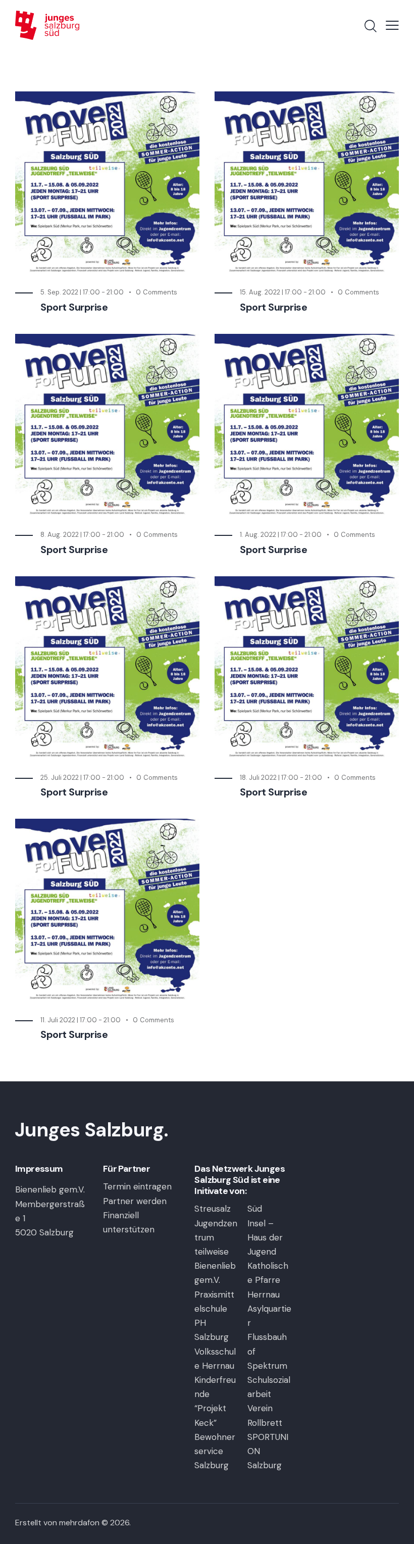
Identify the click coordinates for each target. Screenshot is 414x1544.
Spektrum (267, 1365)
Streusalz (212, 1208)
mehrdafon (79, 1522)
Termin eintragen (137, 1186)
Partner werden (135, 1201)
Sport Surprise (74, 308)
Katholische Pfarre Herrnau (267, 1280)
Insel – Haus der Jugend (265, 1237)
